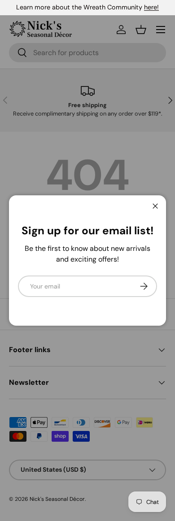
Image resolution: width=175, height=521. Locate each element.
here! (151, 7)
